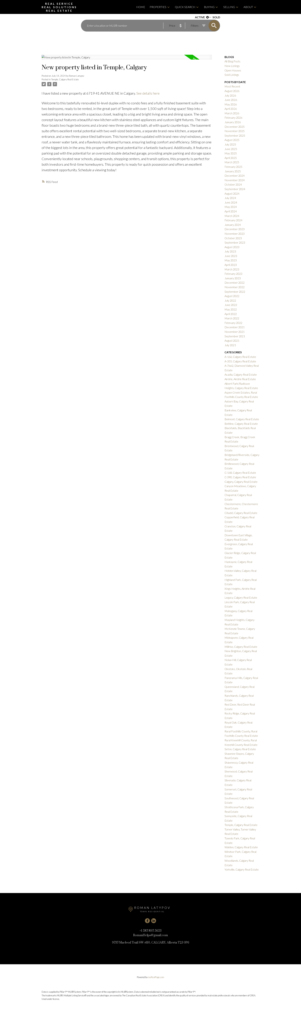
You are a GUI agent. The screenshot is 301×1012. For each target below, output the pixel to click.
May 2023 (231, 260)
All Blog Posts (232, 61)
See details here (148, 93)
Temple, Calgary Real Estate (65, 79)
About (248, 7)
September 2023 (235, 242)
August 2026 (232, 91)
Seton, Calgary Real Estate (240, 749)
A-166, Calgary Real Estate (240, 356)
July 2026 (230, 95)
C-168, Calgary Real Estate (240, 472)
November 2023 (235, 233)
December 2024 (235, 175)
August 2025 (232, 139)
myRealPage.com (156, 977)
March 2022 (232, 318)
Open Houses (233, 70)
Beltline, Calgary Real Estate (241, 423)
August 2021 (232, 340)
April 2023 (231, 264)
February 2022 (233, 322)
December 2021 (235, 327)
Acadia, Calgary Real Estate (241, 374)
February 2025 (233, 166)
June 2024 (231, 202)
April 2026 (231, 108)
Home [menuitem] (140, 7)
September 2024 (235, 189)
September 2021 (235, 336)
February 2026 (233, 117)
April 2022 (231, 313)
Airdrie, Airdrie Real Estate (240, 379)
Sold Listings (232, 74)
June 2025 (231, 149)
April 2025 (231, 157)
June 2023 (231, 255)
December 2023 (235, 229)
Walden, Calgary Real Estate (241, 847)
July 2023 (230, 251)
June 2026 (231, 99)
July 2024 (230, 197)
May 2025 (231, 153)
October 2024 (233, 184)
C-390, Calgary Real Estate (240, 477)
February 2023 (233, 273)
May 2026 (231, 104)
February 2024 (233, 220)
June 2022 (231, 304)
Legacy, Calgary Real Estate (241, 597)
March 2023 (232, 269)
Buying (209, 7)
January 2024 (233, 224)
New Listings (232, 65)
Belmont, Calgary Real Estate (242, 419)
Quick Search (185, 7)
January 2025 (233, 171)
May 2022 (231, 309)
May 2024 (231, 206)
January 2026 (233, 122)
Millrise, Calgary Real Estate (241, 646)
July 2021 (230, 345)
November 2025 (235, 131)
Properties (158, 7)
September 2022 (235, 291)
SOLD (216, 17)
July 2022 (230, 300)
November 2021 (235, 331)
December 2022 (235, 282)
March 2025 (232, 162)
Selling (229, 7)
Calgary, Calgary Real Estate (241, 481)
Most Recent (232, 86)
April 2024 (231, 211)
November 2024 (235, 180)
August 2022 (232, 296)
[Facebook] (147, 920)
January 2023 (233, 278)
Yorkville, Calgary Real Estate (242, 869)
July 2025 (230, 144)
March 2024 (232, 215)
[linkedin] (153, 920)
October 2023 (233, 238)
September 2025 (235, 135)
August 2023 (232, 247)
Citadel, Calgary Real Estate (241, 512)
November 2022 (235, 287)
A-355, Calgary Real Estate (240, 361)
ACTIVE (200, 17)
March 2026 (232, 113)
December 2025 (235, 126)
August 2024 (232, 193)
